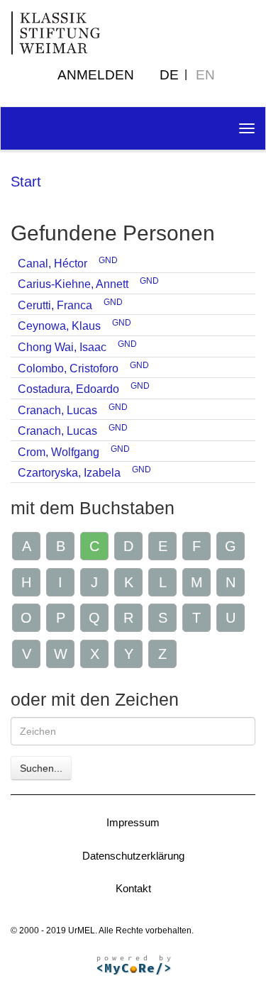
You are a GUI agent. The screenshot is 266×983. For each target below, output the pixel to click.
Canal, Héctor (52, 263)
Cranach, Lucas (57, 410)
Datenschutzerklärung (133, 856)
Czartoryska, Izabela (69, 473)
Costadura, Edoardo (68, 389)
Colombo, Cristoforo (68, 368)
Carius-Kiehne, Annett (73, 284)
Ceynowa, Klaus (59, 326)
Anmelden (95, 74)
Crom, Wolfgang (58, 452)
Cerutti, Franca (55, 305)
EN (205, 74)
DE (169, 74)
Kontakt (133, 888)
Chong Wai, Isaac (62, 347)
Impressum (133, 822)
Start (26, 181)
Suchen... (41, 768)
